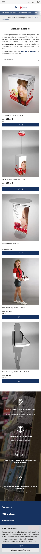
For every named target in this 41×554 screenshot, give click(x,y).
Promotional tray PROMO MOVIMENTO (15, 372)
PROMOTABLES (28, 18)
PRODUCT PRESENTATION (15, 18)
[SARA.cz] (20, 8)
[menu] (3, 2)
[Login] (33, 2)
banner (33, 51)
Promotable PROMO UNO (10, 243)
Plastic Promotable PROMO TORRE (14, 179)
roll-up (24, 51)
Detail (21, 253)
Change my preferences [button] (20, 550)
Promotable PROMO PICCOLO (12, 115)
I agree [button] (20, 546)
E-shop (4, 18)
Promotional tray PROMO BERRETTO (14, 307)
